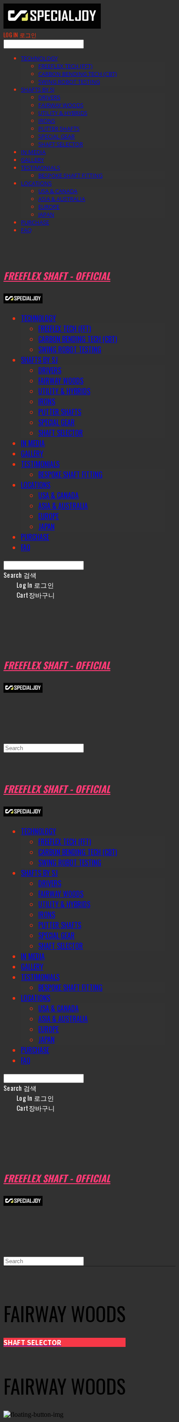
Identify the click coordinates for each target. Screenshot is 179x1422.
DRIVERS (49, 97)
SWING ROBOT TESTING (69, 82)
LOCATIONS (36, 183)
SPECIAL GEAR (56, 136)
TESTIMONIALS (40, 167)
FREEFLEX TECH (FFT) (65, 66)
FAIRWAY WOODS (60, 105)
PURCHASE (35, 222)
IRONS (46, 121)
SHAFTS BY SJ (37, 89)
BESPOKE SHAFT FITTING (70, 175)
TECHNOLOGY (39, 58)
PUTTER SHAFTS (59, 128)
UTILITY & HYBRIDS (62, 113)
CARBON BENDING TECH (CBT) (77, 74)
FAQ (26, 230)
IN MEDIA (33, 152)
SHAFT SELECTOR (60, 144)
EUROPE (49, 207)
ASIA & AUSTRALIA (61, 199)
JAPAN (46, 214)
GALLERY (32, 160)
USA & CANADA (57, 191)
